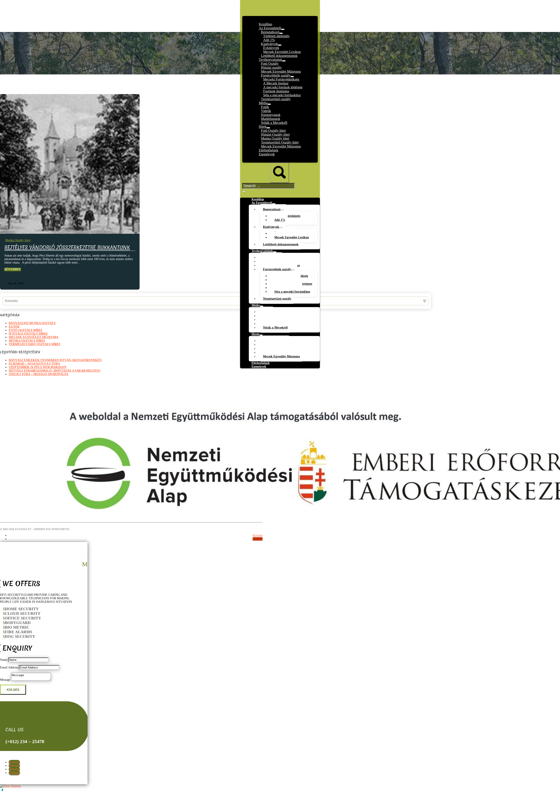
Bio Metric (17, 627)
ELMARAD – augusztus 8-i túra (34, 363)
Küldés (13, 689)
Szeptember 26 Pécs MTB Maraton (37, 367)
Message (5, 679)
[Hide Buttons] (2, 791)
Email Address (9, 667)
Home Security (22, 609)
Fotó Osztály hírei (25, 330)
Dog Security (20, 636)
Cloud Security (22, 613)
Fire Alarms (18, 632)
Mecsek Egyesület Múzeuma (33, 337)
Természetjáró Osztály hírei (34, 344)
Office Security (23, 618)
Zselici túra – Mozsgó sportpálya (38, 374)
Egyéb (14, 326)
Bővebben (12, 269)
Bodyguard (18, 623)
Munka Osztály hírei (17, 240)
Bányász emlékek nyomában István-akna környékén (55, 360)
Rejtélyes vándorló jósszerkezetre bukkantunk (67, 247)
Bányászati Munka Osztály (32, 323)
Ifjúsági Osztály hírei (28, 333)
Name (3, 659)
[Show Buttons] (10, 786)
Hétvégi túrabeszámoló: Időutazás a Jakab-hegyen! (54, 370)
